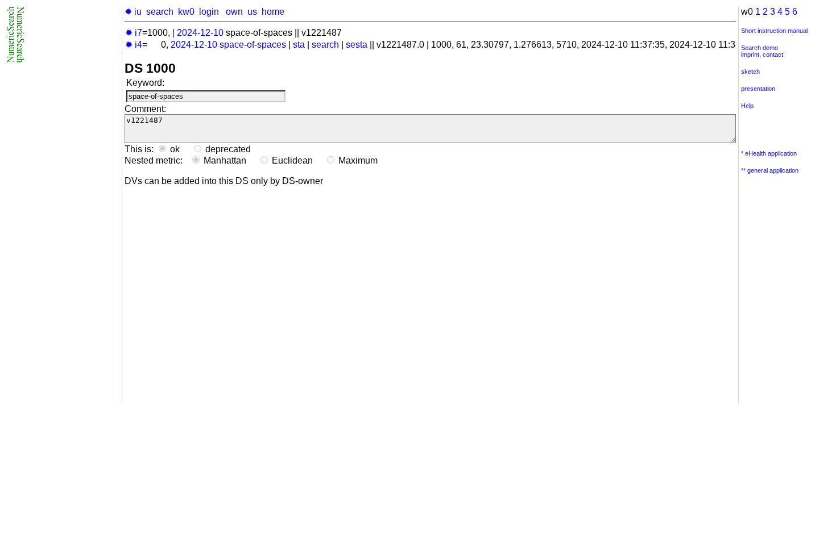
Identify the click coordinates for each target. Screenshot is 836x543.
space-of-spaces (253, 44)
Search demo (759, 47)
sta (299, 44)
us (252, 11)
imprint (750, 54)
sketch (750, 71)
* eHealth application (769, 153)
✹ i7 (133, 32)
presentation (758, 88)
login (209, 11)
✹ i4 (133, 44)
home (273, 11)
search (159, 11)
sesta (356, 44)
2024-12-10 (200, 32)
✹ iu (133, 11)
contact (773, 54)
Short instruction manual (774, 30)
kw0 (186, 11)
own (234, 11)
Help (747, 105)
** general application (769, 170)
